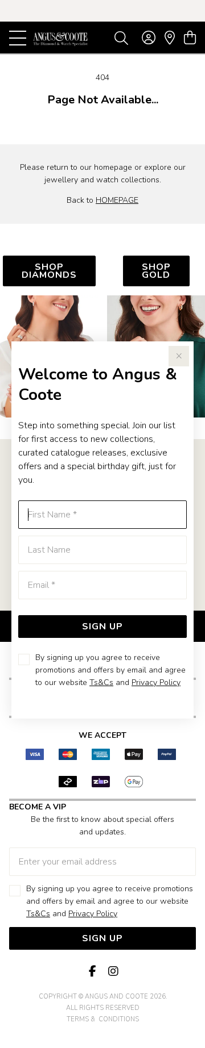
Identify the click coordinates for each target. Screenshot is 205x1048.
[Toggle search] (121, 37)
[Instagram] (113, 971)
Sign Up (102, 626)
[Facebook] (92, 971)
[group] (102, 11)
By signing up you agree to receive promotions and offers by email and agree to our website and (110, 670)
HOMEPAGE (117, 200)
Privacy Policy (156, 682)
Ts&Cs (101, 682)
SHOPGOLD (156, 271)
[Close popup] (179, 356)
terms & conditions (103, 1019)
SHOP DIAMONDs (49, 271)
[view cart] (190, 38)
